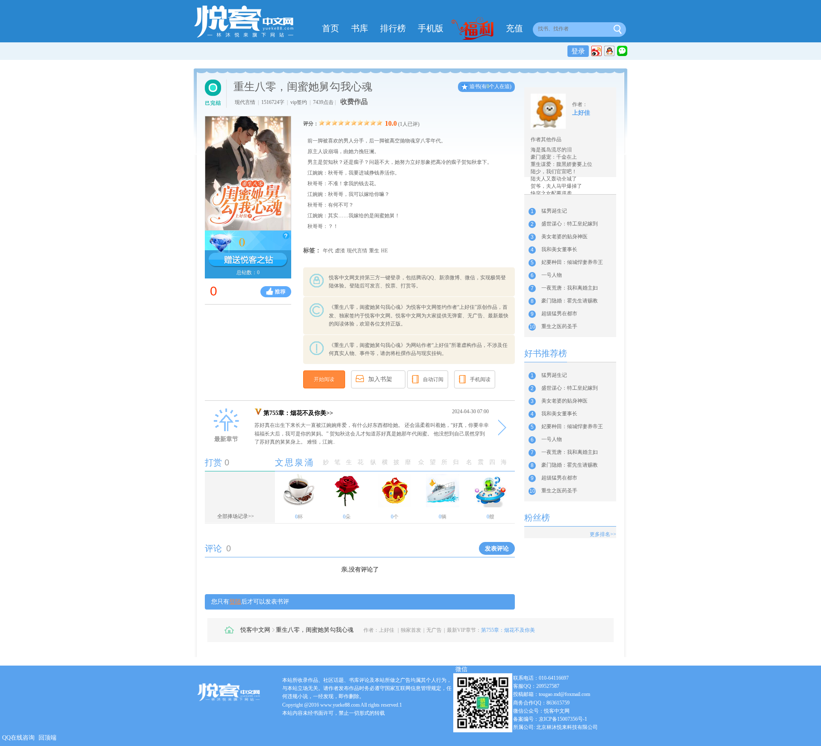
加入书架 (380, 379)
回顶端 (47, 737)
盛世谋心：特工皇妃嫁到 (569, 224)
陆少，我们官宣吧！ (554, 172)
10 (379, 122)
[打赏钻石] (248, 260)
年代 (328, 251)
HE (384, 251)
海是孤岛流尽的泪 (551, 150)
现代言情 (357, 251)
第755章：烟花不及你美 (508, 630)
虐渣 (340, 251)
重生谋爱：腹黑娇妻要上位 (561, 164)
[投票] (275, 291)
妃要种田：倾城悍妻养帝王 (572, 262)
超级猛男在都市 (559, 314)
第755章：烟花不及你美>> (298, 413)
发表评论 (497, 548)
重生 (374, 251)
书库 (359, 28)
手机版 (430, 28)
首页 (330, 28)
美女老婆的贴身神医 (564, 237)
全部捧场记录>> (235, 516)
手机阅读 (480, 379)
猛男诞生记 (554, 211)
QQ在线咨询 (18, 737)
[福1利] (474, 29)
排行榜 (393, 28)
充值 (514, 28)
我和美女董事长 (559, 249)
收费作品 (354, 101)
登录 (578, 51)
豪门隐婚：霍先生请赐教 (569, 301)
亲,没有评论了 (360, 569)
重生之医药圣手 (559, 326)
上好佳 (386, 630)
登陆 (235, 601)
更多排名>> (603, 534)
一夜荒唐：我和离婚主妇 (569, 288)
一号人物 (551, 275)
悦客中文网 (255, 630)
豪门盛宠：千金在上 (554, 157)
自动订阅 (433, 379)
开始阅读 (324, 379)
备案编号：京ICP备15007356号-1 (550, 719)
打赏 (213, 462)
